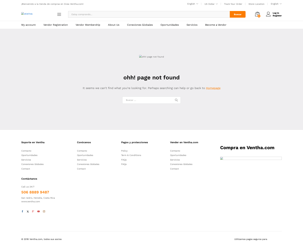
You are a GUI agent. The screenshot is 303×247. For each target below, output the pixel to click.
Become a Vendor (215, 25)
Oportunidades (169, 25)
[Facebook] (22, 211)
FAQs (124, 159)
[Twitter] (27, 211)
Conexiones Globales (140, 25)
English (191, 4)
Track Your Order (233, 4)
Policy (124, 150)
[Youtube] (38, 211)
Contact (25, 168)
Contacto (26, 150)
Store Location (256, 4)
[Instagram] (44, 212)
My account (28, 25)
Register (277, 15)
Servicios (192, 25)
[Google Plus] (33, 211)
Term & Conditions (131, 155)
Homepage (213, 88)
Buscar (237, 14)
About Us (113, 25)
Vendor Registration (55, 25)
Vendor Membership (88, 25)
